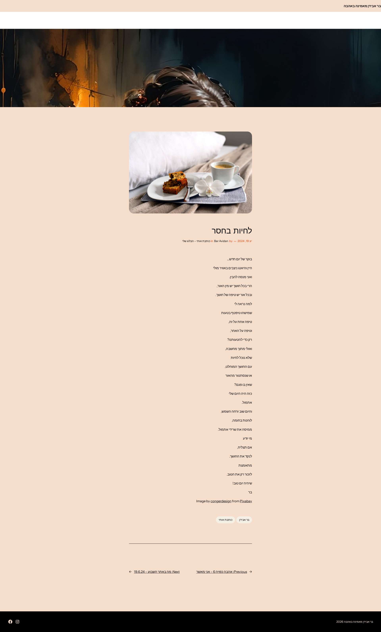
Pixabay (246, 501)
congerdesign (221, 501)
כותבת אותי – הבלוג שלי (196, 241)
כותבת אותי (225, 520)
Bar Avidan (221, 241)
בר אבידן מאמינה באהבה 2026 (354, 621)
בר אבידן (244, 520)
